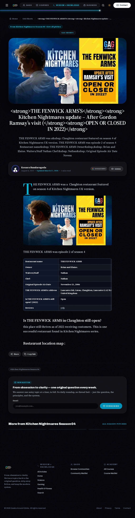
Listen (118, 168)
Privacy (108, 508)
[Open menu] (6, 5)
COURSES (44, 5)
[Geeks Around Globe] (8, 467)
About (99, 508)
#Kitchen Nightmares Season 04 (24, 369)
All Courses (109, 469)
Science (40, 480)
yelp (63, 307)
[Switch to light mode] (109, 5)
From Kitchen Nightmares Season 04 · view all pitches (35, 26)
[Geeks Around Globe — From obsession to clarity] (15, 5)
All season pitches (114, 424)
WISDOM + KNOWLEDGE (67, 5)
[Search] (103, 5)
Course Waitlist (110, 473)
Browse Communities (80, 469)
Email (15, 400)
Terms (117, 508)
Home (40, 476)
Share (16, 354)
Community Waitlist (79, 473)
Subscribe (112, 406)
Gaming (40, 484)
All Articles (42, 472)
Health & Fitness (44, 489)
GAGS (29, 5)
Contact (124, 5)
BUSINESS (92, 5)
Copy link (31, 354)
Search (40, 493)
